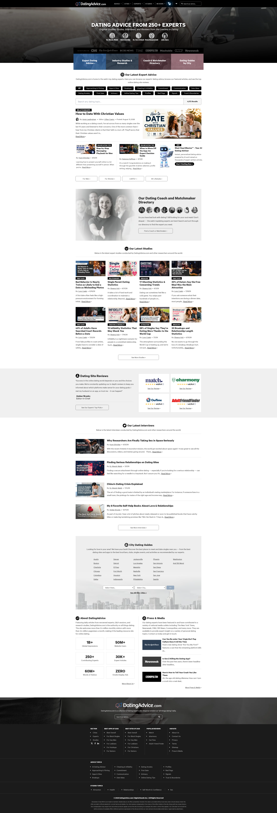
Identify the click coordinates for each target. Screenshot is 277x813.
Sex (171, 789)
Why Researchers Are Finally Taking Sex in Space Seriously (140, 440)
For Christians (133, 747)
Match (151, 732)
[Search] (159, 717)
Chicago (97, 571)
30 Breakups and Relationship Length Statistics (182, 331)
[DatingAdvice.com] (91, 4)
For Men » (86, 178)
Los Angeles (138, 563)
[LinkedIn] (98, 743)
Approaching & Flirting (95, 88)
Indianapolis (118, 579)
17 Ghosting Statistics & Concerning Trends (152, 283)
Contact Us (176, 736)
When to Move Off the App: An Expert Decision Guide (148, 152)
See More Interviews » (138, 527)
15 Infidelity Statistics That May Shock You (122, 329)
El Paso (116, 567)
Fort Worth (118, 571)
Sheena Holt (115, 288)
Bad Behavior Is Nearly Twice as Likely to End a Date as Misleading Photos (90, 284)
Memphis (136, 567)
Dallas (96, 579)
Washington (177, 559)
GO (170, 587)
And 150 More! (178, 563)
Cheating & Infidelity (145, 88)
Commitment (163, 88)
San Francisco (158, 571)
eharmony (153, 736)
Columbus (97, 575)
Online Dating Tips (131, 93)
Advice (117, 4)
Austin (96, 559)
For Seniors (111, 751)
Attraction (97, 789)
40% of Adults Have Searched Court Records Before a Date (88, 331)
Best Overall (111, 732)
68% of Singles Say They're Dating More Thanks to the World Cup (154, 331)
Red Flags (161, 93)
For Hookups (112, 747)
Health (112, 789)
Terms (174, 743)
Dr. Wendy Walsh (116, 466)
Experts (137, 4)
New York (136, 575)
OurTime (152, 740)
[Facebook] (95, 743)
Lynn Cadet (82, 291)
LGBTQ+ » (133, 178)
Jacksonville (138, 559)
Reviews (160, 4)
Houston (117, 575)
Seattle (156, 579)
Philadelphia (138, 579)
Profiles (148, 93)
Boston (96, 563)
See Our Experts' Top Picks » (92, 407)
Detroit (116, 563)
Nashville (136, 571)
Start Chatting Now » (184, 164)
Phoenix (156, 559)
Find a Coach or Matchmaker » (155, 231)
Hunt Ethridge (84, 157)
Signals (174, 93)
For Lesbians (111, 743)
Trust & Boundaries (191, 93)
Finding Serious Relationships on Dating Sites (133, 462)
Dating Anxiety (84, 93)
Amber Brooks (115, 509)
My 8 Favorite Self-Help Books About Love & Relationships (140, 505)
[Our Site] (176, 3)
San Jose (156, 575)
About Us (175, 732)
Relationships (129, 789)
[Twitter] (92, 743)
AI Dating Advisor (99, 766)
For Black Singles (113, 736)
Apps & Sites (114, 88)
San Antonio (158, 563)
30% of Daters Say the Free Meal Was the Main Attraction (186, 284)
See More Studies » (138, 357)
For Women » (110, 178)
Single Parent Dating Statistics (119, 283)
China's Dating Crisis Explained (125, 484)
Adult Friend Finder (156, 743)
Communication (180, 88)
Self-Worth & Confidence (152, 789)
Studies (148, 4)
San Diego (157, 567)
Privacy (175, 740)
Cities (126, 4)
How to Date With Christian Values (100, 114)
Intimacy (114, 93)
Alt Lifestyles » (156, 178)
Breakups (127, 88)
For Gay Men (111, 740)
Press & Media (177, 751)
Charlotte (97, 567)
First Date (100, 93)
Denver (116, 559)
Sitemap (175, 747)
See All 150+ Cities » (138, 593)
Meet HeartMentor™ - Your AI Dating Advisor (188, 149)
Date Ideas (195, 88)
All (79, 88)
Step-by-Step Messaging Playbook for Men (104, 151)
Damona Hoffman (128, 159)
